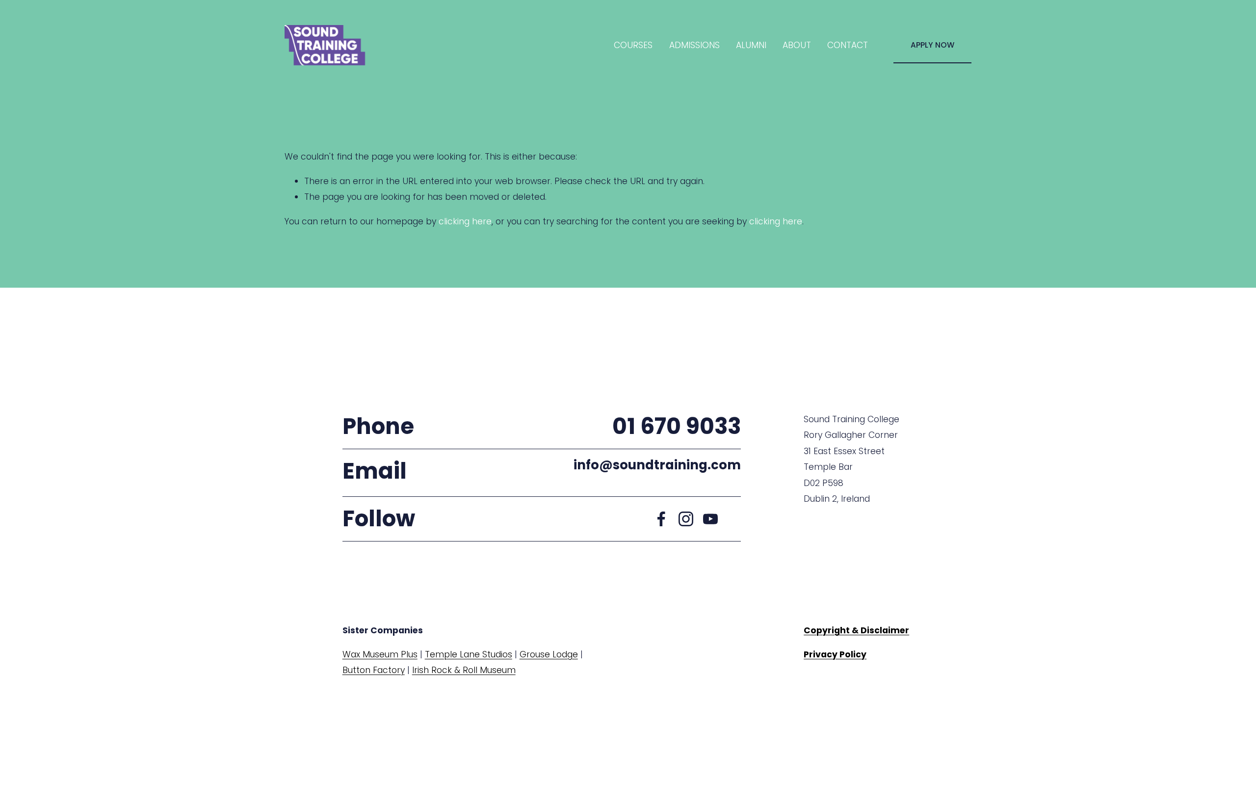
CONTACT (847, 45)
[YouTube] (710, 519)
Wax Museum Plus (380, 654)
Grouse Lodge (549, 654)
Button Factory (373, 670)
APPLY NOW (932, 45)
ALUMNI (751, 45)
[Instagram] (686, 519)
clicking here (465, 221)
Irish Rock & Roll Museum (464, 670)
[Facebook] (661, 519)
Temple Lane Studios (468, 654)
